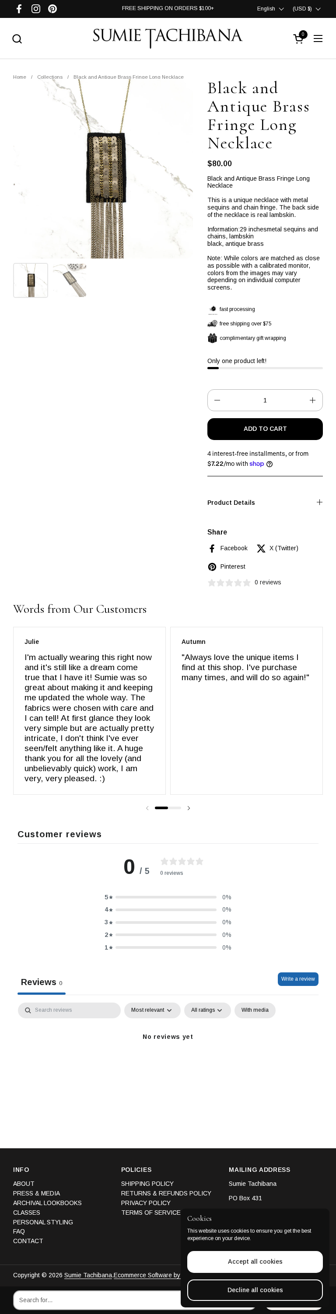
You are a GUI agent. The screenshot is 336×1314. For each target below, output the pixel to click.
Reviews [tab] (41, 982)
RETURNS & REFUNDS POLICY (166, 1193)
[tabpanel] (168, 1066)
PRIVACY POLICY (146, 1202)
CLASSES (26, 1212)
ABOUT (24, 1183)
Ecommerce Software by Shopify (158, 1275)
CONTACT (28, 1240)
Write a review (298, 979)
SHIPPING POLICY (147, 1183)
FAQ (19, 1231)
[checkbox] (255, 1010)
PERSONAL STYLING (43, 1222)
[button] (16, 38)
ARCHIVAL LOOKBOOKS (47, 1202)
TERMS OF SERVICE (151, 1212)
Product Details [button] (231, 502)
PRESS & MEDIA (36, 1193)
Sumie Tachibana (88, 1275)
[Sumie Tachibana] (168, 38)
